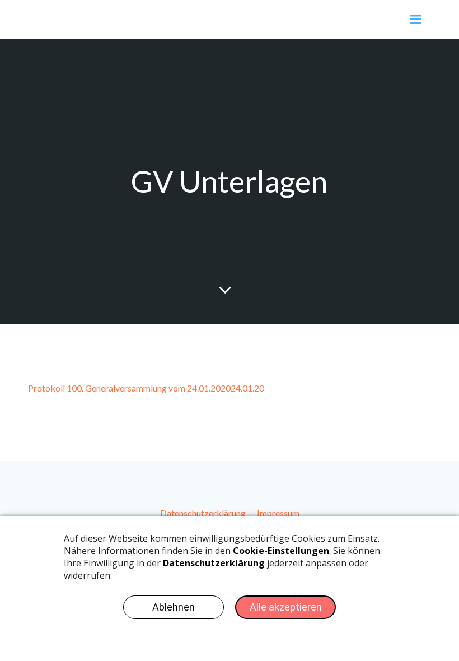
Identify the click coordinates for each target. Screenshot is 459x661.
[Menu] (415, 19)
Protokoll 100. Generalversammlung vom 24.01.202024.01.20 (146, 388)
